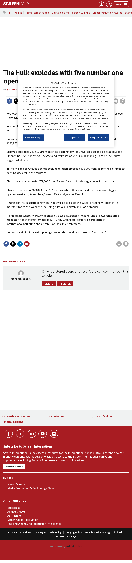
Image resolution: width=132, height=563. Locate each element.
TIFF (9, 12)
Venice (18, 12)
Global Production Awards (107, 12)
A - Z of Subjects (105, 416)
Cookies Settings (33, 137)
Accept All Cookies (99, 137)
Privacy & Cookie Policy (48, 532)
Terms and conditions (18, 532)
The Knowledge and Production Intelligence (34, 523)
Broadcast (13, 508)
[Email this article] (27, 244)
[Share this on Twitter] (16, 101)
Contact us (57, 416)
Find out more (14, 466)
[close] (125, 94)
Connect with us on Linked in (32, 434)
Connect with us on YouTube (42, 434)
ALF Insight (14, 515)
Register (65, 283)
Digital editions (60, 12)
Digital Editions (13, 421)
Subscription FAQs (66, 536)
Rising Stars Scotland (37, 12)
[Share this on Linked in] (20, 244)
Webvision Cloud (74, 546)
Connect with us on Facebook (9, 434)
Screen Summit (81, 12)
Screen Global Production (22, 519)
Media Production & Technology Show (30, 488)
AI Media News (16, 511)
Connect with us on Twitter (20, 433)
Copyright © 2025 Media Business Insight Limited (94, 532)
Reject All (74, 137)
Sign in (83, 237)
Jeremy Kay (13, 89)
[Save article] (123, 101)
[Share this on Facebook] (9, 101)
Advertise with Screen (17, 416)
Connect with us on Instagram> (54, 434)
